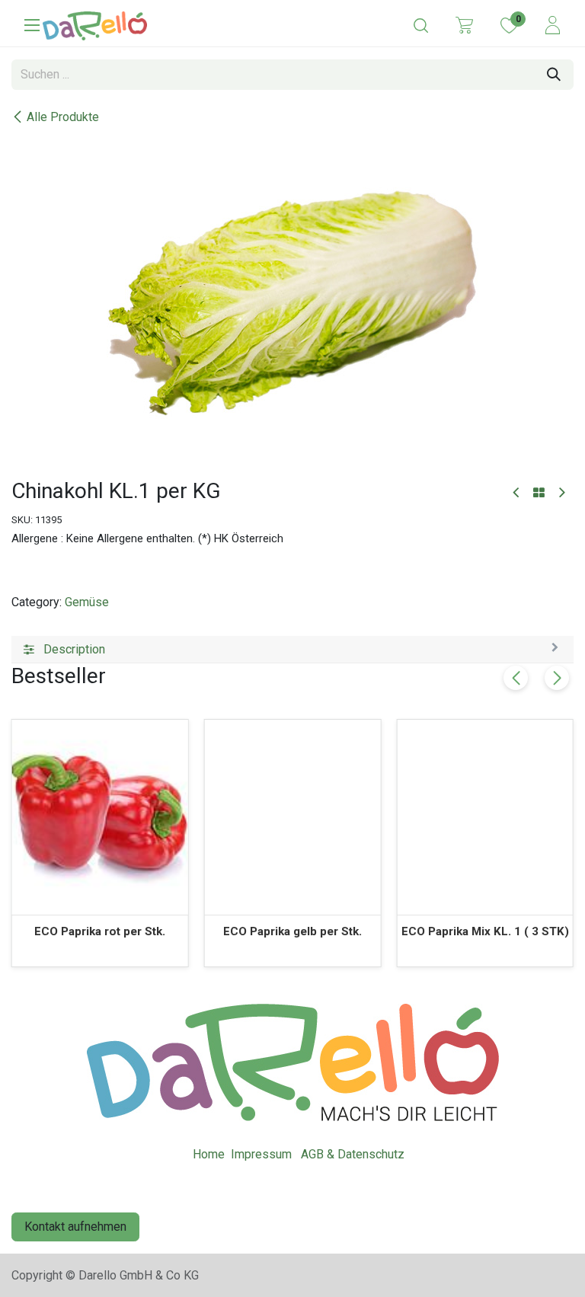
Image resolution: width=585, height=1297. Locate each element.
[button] (557, 678)
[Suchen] (554, 74)
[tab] (292, 649)
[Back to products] (538, 493)
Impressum (261, 1154)
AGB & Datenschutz (352, 1154)
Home (209, 1154)
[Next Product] (561, 493)
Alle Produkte (63, 117)
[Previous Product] (516, 493)
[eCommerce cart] (464, 24)
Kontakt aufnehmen (75, 1226)
